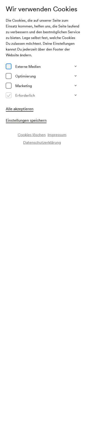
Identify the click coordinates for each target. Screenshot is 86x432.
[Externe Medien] (8, 66)
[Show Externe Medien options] (75, 66)
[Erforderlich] (8, 95)
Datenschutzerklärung (42, 142)
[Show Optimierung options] (75, 76)
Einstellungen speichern (26, 120)
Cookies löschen (32, 134)
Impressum (57, 134)
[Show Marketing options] (75, 85)
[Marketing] (8, 86)
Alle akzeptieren (19, 109)
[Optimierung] (8, 76)
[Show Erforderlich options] (75, 95)
